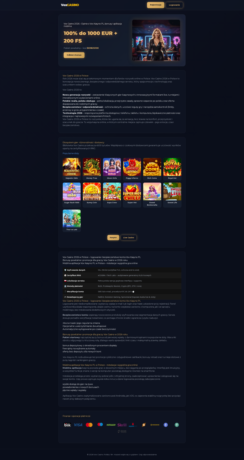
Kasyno (113, 237)
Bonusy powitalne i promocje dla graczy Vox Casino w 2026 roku (95, 260)
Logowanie (174, 5)
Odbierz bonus (74, 55)
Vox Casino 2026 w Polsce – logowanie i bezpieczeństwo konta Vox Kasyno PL (102, 257)
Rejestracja (155, 5)
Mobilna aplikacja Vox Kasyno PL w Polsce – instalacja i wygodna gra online (100, 263)
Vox (70, 5)
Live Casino (128, 238)
